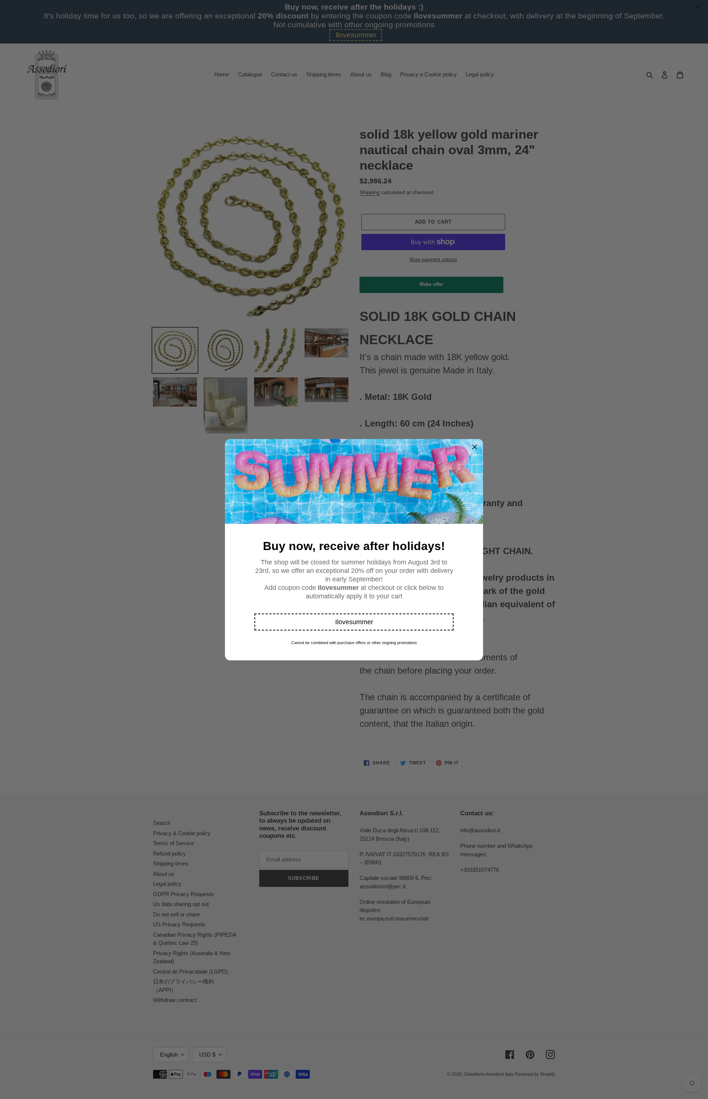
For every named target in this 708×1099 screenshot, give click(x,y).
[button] (354, 622)
